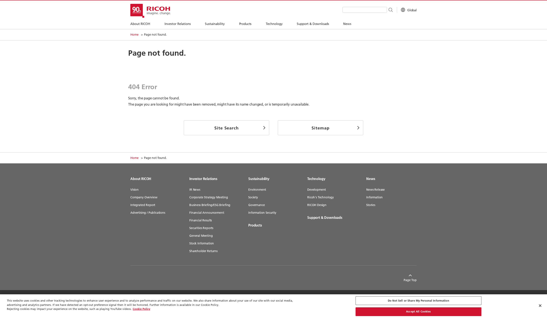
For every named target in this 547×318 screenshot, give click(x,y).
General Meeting (201, 236)
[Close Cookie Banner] (540, 305)
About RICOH (140, 178)
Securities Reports (201, 228)
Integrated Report (142, 205)
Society (253, 197)
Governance (256, 205)
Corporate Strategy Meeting (208, 197)
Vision (134, 190)
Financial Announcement (206, 213)
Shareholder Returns (203, 251)
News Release (375, 190)
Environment (257, 190)
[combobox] (365, 10)
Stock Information (201, 243)
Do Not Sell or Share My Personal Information (418, 300)
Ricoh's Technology (320, 197)
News (370, 178)
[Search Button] (390, 9)
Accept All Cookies (418, 311)
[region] (273, 306)
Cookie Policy (141, 309)
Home (134, 34)
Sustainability (258, 178)
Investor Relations (203, 178)
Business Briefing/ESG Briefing (209, 205)
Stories (370, 205)
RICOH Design (316, 205)
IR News (194, 190)
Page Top (410, 280)
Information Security (262, 213)
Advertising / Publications (147, 213)
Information (374, 197)
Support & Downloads (324, 217)
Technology (316, 178)
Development (316, 190)
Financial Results (200, 220)
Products (255, 225)
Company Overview (143, 197)
